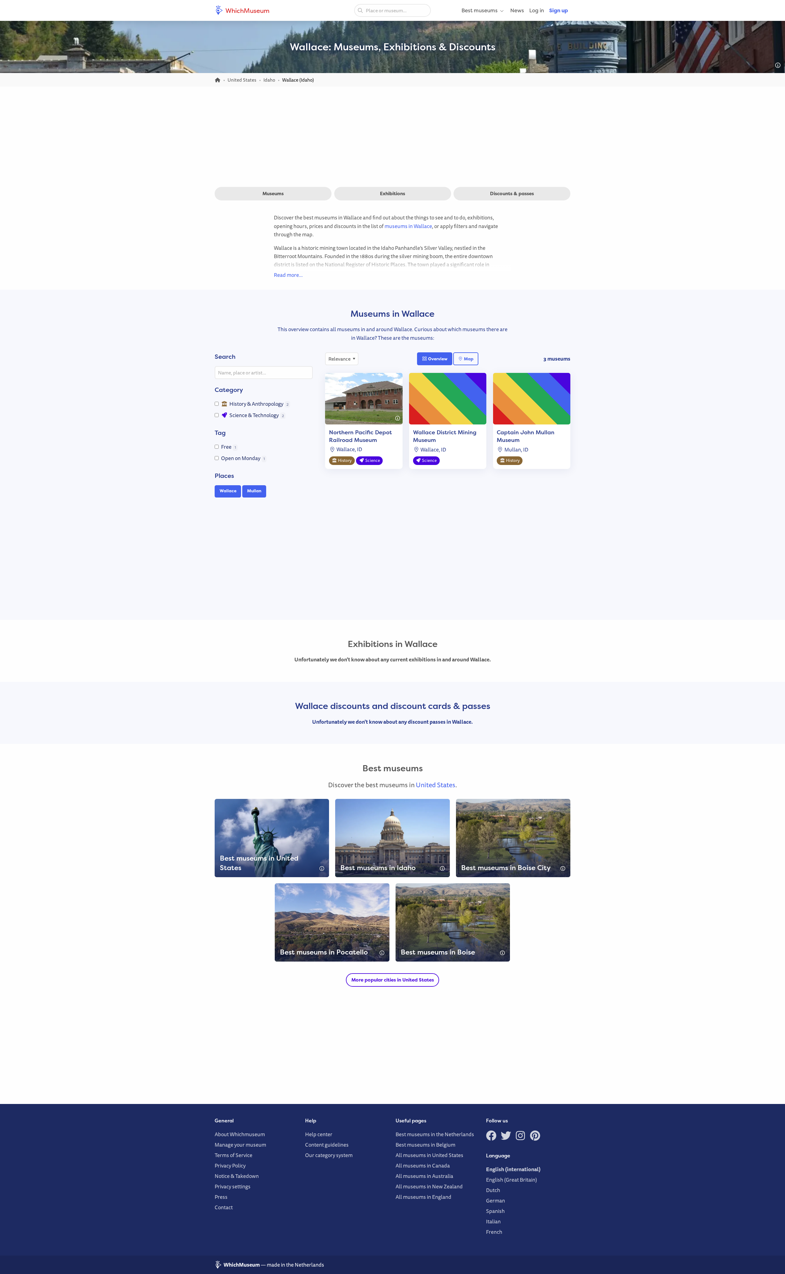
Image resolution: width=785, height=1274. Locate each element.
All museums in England (423, 1197)
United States (435, 785)
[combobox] (392, 10)
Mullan (254, 491)
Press (221, 1197)
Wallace (228, 491)
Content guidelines (327, 1144)
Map (468, 358)
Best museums (479, 10)
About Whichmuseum (240, 1134)
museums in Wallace (408, 226)
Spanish (495, 1211)
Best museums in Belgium (425, 1144)
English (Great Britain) (511, 1179)
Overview (437, 358)
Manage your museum (240, 1144)
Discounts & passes (512, 193)
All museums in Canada (423, 1165)
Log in (536, 10)
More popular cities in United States (392, 980)
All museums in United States (429, 1155)
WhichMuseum (247, 10)
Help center (318, 1134)
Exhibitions (392, 193)
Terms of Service (233, 1155)
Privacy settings (233, 1186)
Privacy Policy (230, 1165)
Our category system (329, 1155)
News (517, 10)
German (495, 1200)
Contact (224, 1207)
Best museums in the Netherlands (435, 1134)
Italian (493, 1221)
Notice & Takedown (237, 1176)
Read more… (288, 275)
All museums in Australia (424, 1176)
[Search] (360, 10)
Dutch (493, 1190)
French (494, 1232)
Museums (273, 193)
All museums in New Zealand (429, 1186)
